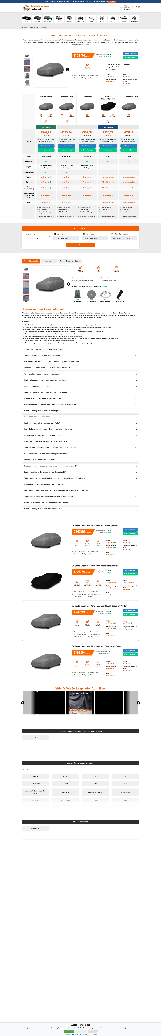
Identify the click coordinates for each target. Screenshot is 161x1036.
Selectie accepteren (81, 1031)
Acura (95, 776)
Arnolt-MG (35, 800)
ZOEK (80, 245)
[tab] (31, 261)
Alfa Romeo (36, 784)
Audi (125, 800)
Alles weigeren (93, 1031)
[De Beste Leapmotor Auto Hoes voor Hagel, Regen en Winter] (46, 621)
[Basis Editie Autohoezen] (87, 106)
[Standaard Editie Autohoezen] (66, 106)
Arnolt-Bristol (125, 792)
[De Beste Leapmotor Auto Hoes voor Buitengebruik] (46, 540)
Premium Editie (46, 96)
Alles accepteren (69, 1031)
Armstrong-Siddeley (95, 792)
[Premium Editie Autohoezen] (46, 106)
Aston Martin (65, 800)
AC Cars (65, 776)
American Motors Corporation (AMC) (35, 792)
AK (125, 776)
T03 (35, 738)
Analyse (76, 1034)
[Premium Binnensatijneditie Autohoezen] (108, 106)
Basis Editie (87, 96)
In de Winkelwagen (130, 57)
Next (67, 70)
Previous (23, 703)
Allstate (95, 784)
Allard (66, 784)
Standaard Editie (66, 96)
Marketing (94, 1034)
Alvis (125, 784)
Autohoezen (34, 27)
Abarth (35, 776)
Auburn (95, 800)
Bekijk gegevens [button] (130, 53)
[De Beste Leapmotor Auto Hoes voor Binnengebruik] (46, 580)
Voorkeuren (85, 1034)
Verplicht (68, 1034)
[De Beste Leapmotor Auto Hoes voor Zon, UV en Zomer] (46, 661)
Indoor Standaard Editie (129, 96)
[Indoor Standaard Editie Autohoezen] (129, 106)
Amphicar (65, 792)
